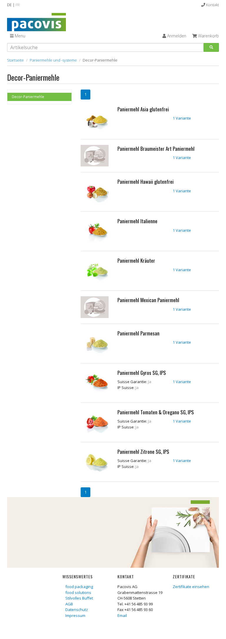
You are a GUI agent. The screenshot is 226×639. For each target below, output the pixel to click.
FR (18, 4)
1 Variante (182, 118)
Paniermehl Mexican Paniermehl (148, 300)
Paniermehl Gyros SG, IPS (141, 372)
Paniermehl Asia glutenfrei (143, 109)
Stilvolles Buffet (79, 598)
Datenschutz (76, 609)
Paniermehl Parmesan (138, 333)
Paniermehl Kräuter (136, 260)
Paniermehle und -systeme (53, 60)
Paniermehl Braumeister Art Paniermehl (156, 148)
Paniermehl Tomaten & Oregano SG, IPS (155, 412)
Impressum (75, 615)
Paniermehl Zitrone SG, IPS (143, 451)
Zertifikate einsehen (191, 586)
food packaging (79, 586)
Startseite (15, 60)
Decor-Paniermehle (28, 96)
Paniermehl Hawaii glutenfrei (145, 181)
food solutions (78, 592)
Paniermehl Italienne (137, 221)
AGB (69, 604)
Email (122, 615)
